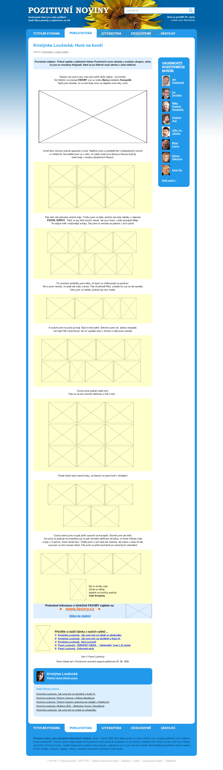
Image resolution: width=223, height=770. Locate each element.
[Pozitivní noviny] (69, 10)
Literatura (111, 33)
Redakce (125, 760)
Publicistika (81, 33)
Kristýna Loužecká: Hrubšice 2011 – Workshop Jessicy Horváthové (70, 706)
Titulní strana (46, 33)
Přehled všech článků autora (62, 678)
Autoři (136, 760)
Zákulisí (168, 33)
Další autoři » (169, 180)
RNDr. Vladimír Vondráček (177, 106)
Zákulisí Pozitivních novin (105, 760)
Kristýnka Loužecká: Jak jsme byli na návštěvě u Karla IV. (66, 694)
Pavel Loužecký (68, 760)
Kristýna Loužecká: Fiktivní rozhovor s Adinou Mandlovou (65, 698)
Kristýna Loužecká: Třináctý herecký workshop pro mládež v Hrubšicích (72, 702)
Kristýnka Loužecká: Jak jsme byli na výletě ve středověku (66, 710)
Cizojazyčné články (152, 760)
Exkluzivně (141, 33)
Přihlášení (171, 760)
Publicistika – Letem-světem (55, 52)
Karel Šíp (177, 170)
